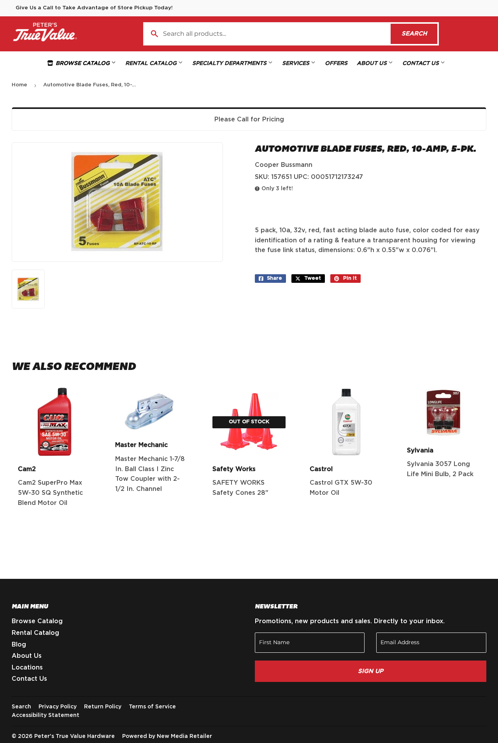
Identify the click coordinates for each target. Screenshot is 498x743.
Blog (19, 644)
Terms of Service (152, 707)
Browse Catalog (82, 63)
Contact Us (421, 63)
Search (419, 34)
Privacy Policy (58, 707)
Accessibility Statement (45, 715)
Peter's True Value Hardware (74, 736)
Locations (27, 667)
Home (19, 85)
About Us (372, 63)
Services (296, 63)
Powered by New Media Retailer (167, 736)
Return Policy (102, 707)
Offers (336, 63)
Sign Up (370, 671)
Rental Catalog (151, 63)
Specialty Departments (230, 63)
